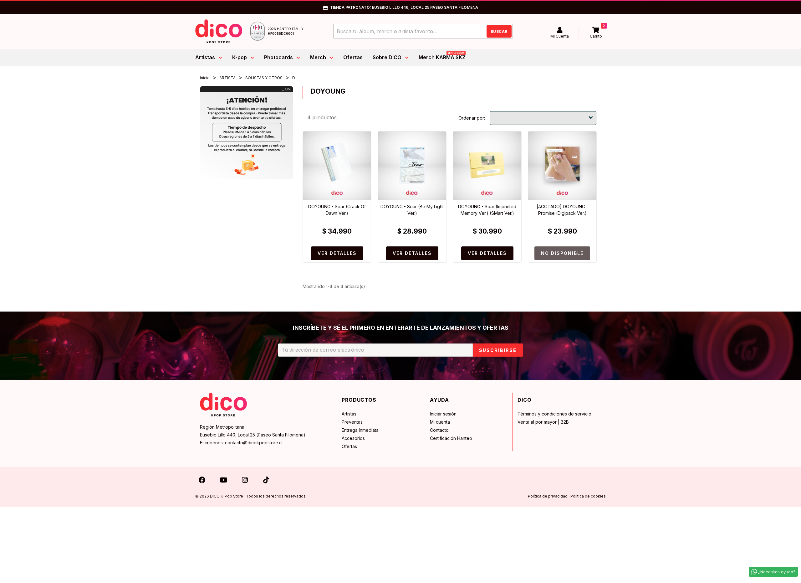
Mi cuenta (440, 422)
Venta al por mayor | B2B (543, 422)
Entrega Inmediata (360, 430)
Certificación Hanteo (451, 438)
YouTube (223, 481)
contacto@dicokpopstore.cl (254, 442)
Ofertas (349, 446)
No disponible (562, 253)
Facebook (202, 481)
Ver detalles (337, 253)
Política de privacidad (548, 496)
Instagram (244, 481)
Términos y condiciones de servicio (554, 413)
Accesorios (353, 438)
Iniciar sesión (443, 413)
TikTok (266, 481)
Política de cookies (588, 496)
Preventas (352, 422)
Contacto (439, 430)
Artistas (349, 413)
